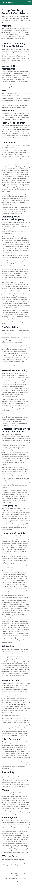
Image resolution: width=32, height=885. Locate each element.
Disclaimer (16, 875)
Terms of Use (23, 873)
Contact (8, 873)
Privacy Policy (14, 873)
